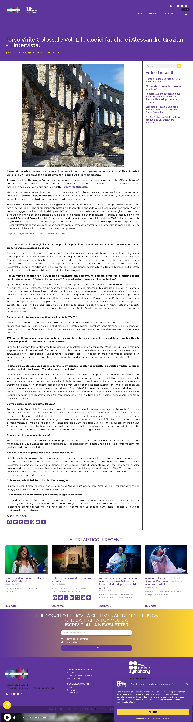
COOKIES (53, 709)
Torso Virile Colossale (74, 187)
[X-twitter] (186, 6)
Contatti (70, 673)
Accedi (140, 13)
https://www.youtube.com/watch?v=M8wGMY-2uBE (36, 233)
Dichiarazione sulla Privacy (158, 718)
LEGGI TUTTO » (11, 606)
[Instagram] (175, 6)
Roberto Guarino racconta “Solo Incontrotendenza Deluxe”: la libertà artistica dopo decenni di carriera (163, 98)
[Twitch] (178, 6)
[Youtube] (182, 6)
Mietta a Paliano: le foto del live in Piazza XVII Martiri (164, 80)
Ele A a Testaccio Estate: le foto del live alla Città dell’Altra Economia (163, 120)
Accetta (153, 712)
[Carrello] (180, 13)
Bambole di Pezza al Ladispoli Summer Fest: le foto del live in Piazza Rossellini (162, 110)
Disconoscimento (74, 678)
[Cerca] (179, 66)
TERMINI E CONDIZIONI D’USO (77, 709)
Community (168, 13)
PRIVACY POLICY (105, 709)
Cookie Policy (140, 718)
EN (186, 10)
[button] (187, 684)
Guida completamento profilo (79, 676)
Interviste (36, 52)
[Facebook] (171, 6)
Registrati (153, 13)
